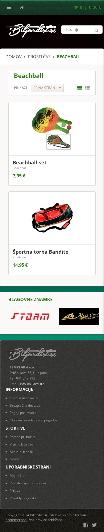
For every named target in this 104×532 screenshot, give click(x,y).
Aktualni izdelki (21, 451)
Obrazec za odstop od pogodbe (34, 420)
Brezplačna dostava (25, 405)
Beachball (20, 168)
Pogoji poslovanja (23, 412)
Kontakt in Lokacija (24, 398)
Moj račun (17, 475)
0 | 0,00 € (90, 7)
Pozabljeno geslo (23, 498)
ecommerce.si (16, 519)
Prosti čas (19, 257)
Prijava (15, 490)
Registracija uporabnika (28, 483)
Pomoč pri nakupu (23, 436)
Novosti (15, 459)
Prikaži (20, 87)
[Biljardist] (31, 29)
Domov (14, 56)
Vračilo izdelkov (22, 444)
